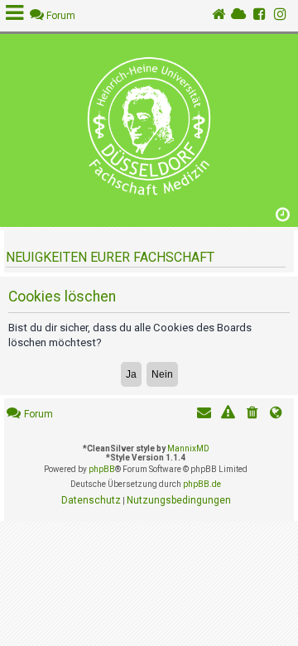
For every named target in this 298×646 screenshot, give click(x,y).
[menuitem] (252, 414)
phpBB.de (202, 484)
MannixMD (188, 448)
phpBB (102, 469)
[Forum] (149, 126)
